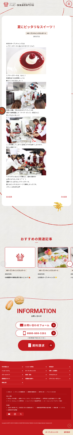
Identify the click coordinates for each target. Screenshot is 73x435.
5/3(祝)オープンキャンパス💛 (47, 277)
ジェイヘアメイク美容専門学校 (33, 401)
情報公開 (56, 407)
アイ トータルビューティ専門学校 (16, 401)
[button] (69, 4)
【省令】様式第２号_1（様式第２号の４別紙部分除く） (21, 407)
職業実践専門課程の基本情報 (44, 407)
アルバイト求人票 (51, 392)
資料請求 (67, 432)
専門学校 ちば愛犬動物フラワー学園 (51, 398)
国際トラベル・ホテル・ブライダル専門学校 (29, 398)
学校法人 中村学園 (12, 398)
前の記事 (9, 197)
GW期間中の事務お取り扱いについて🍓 (17, 277)
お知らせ (10, 392)
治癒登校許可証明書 (12, 410)
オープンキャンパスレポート (37, 33)
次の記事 (64, 197)
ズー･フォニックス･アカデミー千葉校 (53, 401)
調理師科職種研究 (32, 392)
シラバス (63, 407)
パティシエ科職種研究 (20, 392)
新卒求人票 (41, 392)
